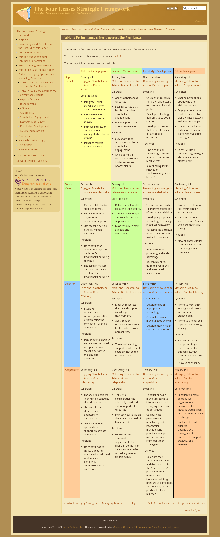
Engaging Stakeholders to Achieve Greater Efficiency (94, 292)
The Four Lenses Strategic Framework (93, 28)
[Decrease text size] (168, 10)
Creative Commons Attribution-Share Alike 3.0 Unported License (146, 526)
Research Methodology (31, 140)
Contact (200, 21)
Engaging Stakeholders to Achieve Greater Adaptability (94, 378)
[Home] (23, 22)
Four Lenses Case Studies (31, 155)
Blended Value (28, 103)
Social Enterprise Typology (32, 160)
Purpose (23, 39)
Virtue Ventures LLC (72, 526)
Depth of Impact (29, 99)
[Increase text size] (176, 10)
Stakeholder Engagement (95, 71)
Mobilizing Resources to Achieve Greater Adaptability (125, 378)
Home (65, 28)
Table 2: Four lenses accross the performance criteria (176, 503)
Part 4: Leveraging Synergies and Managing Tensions (145, 28)
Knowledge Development (157, 71)
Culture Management (186, 71)
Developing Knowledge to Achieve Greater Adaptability (158, 378)
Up (133, 503)
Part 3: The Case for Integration (36, 69)
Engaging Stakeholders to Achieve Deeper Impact (94, 85)
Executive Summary (29, 52)
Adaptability (72, 370)
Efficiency (70, 283)
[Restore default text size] (172, 10)
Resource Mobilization (124, 71)
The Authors (25, 145)
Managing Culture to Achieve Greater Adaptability (186, 378)
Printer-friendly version (194, 510)
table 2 (117, 56)
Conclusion (24, 136)
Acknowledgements (29, 149)
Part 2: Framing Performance (34, 65)
